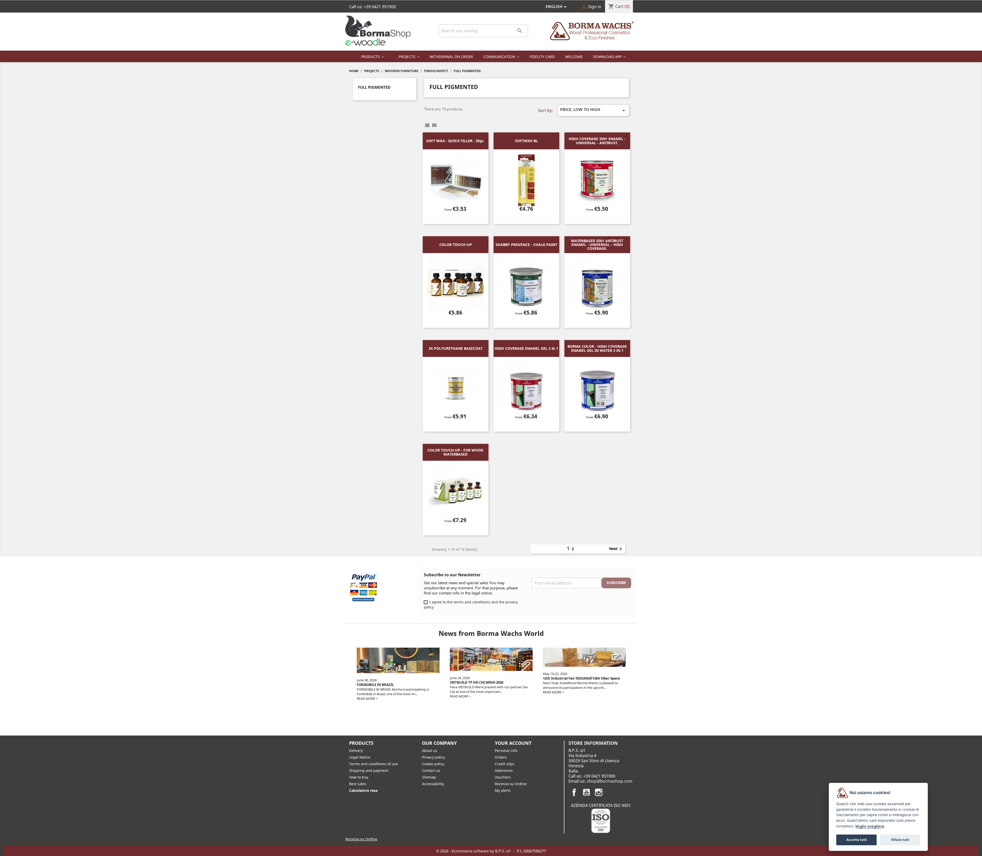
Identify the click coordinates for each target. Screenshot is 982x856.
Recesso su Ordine (511, 783)
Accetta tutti (856, 840)
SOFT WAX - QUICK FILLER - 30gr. (455, 140)
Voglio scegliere (869, 826)
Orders (501, 757)
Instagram (599, 792)
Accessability (433, 783)
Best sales (357, 783)
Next (616, 549)
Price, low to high (593, 110)
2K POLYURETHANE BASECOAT (456, 348)
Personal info (506, 750)
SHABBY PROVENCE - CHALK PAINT (526, 244)
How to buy (358, 777)
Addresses (504, 770)
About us (429, 750)
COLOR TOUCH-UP (455, 244)
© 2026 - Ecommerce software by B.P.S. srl (473, 850)
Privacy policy (433, 757)
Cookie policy (433, 763)
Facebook (574, 792)
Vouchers (503, 777)
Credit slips (504, 763)
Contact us (431, 770)
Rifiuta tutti (900, 840)
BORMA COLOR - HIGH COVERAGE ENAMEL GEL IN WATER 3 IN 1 (597, 348)
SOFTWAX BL (526, 140)
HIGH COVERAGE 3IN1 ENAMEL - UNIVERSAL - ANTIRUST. (597, 140)
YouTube (586, 792)
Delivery (356, 750)
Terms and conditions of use (373, 763)
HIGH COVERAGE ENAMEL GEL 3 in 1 (526, 348)
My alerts (503, 790)
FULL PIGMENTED (374, 87)
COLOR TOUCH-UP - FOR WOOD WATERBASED (455, 452)
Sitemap (429, 777)
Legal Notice (359, 757)
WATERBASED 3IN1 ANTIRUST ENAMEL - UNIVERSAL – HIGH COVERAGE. (597, 245)
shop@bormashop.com (609, 781)
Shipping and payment (368, 770)
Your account (513, 743)
